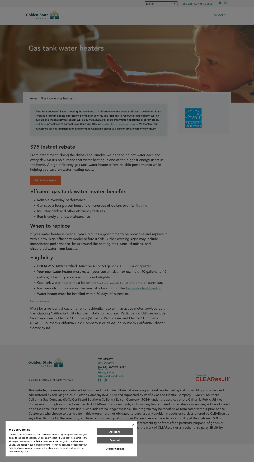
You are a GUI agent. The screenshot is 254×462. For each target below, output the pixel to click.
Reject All (115, 440)
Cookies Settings (115, 448)
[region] (71, 438)
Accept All (114, 431)
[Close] (133, 425)
